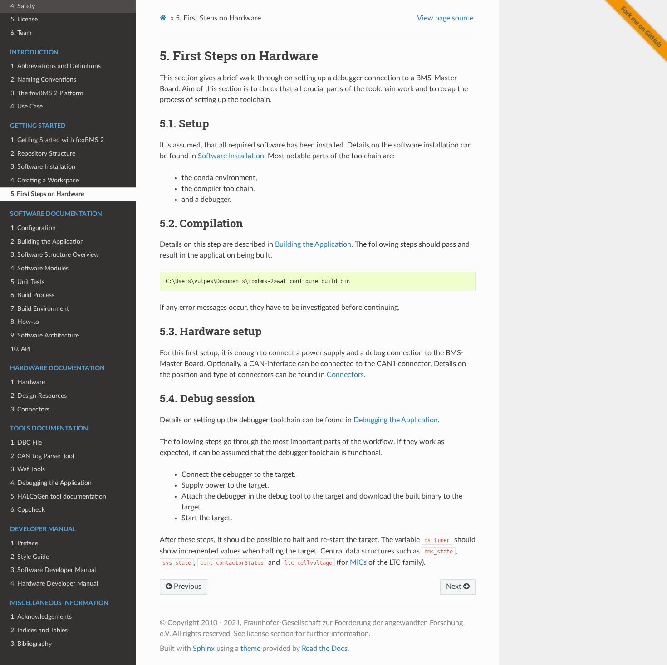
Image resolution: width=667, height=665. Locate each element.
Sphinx (204, 648)
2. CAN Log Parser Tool (42, 456)
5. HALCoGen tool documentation (58, 496)
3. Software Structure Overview (54, 254)
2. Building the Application (47, 241)
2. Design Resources (38, 395)
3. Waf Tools (27, 469)
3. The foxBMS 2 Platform (46, 93)
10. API (20, 349)
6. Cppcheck (27, 509)
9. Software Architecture (44, 335)
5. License (24, 19)
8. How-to (24, 321)
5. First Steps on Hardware (47, 194)
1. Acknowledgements (41, 616)
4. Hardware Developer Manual (54, 583)
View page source (445, 18)
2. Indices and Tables (39, 630)
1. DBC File (26, 442)
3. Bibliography (31, 644)
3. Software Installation (42, 166)
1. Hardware (27, 382)
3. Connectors (29, 409)
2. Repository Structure (42, 153)
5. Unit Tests (27, 282)
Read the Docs (325, 648)
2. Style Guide (29, 556)
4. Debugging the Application (51, 482)
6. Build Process (32, 295)
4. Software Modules (39, 268)
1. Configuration (33, 228)
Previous (186, 586)
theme (250, 648)
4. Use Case (26, 106)
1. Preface (24, 543)
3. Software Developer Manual (53, 570)
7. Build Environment (39, 308)
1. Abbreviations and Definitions (55, 66)
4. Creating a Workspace (44, 180)
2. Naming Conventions (43, 79)
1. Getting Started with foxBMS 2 (57, 140)
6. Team (21, 32)
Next (454, 586)
